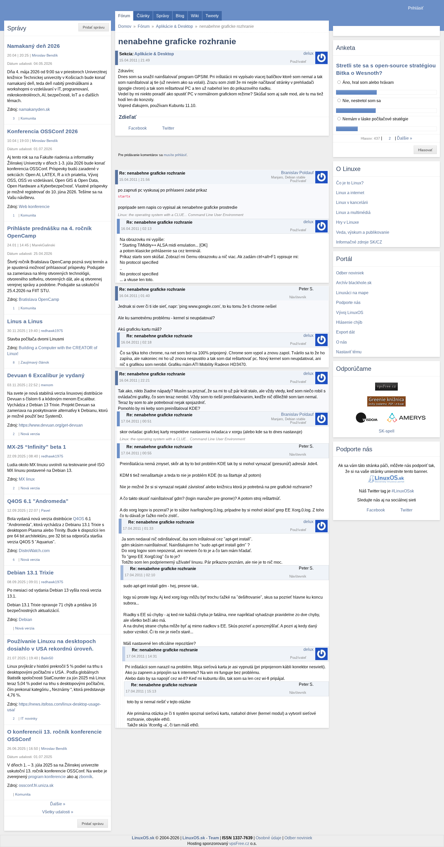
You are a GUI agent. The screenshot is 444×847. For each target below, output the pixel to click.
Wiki (195, 16)
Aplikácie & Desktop (174, 26)
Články (143, 16)
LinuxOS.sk (33, 10)
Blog (180, 16)
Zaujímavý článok (35, 362)
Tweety (212, 16)
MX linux (27, 479)
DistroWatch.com (34, 550)
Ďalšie (56, 804)
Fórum (124, 16)
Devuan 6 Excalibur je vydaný (46, 375)
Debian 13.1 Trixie (30, 572)
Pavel (45, 510)
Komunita (28, 118)
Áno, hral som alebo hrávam (367, 82)
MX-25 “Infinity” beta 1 (36, 447)
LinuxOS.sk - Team (200, 838)
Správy (162, 16)
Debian (25, 619)
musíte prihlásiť (175, 155)
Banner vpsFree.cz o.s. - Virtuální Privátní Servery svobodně (386, 387)
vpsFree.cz (239, 843)
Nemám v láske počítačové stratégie (374, 119)
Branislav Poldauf (297, 172)
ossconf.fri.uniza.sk (36, 785)
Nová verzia (30, 434)
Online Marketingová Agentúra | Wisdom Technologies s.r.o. (366, 417)
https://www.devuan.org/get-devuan (51, 425)
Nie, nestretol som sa (361, 100)
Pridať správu (94, 27)
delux (308, 53)
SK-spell (386, 431)
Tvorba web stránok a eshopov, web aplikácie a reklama (406, 417)
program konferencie (47, 776)
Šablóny (437, 18)
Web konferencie (34, 206)
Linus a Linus (25, 321)
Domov (124, 26)
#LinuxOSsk (403, 491)
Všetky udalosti (56, 812)
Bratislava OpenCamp (39, 299)
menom (47, 385)
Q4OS (78, 519)
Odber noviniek (298, 838)
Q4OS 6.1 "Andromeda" (37, 501)
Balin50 (47, 658)
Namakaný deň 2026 (33, 46)
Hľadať (435, 31)
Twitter (168, 128)
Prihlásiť (415, 8)
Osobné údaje (268, 838)
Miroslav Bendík (45, 55)
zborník (85, 776)
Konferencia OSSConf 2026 (42, 131)
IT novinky (29, 718)
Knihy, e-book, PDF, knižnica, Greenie (386, 401)
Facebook (137, 128)
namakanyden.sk (34, 109)
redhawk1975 (52, 331)
